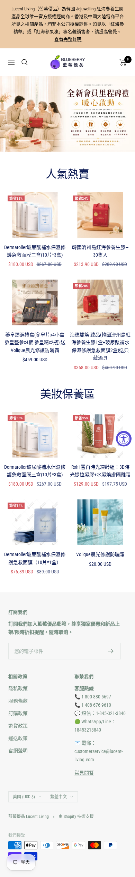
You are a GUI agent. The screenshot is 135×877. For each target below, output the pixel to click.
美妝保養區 (67, 394)
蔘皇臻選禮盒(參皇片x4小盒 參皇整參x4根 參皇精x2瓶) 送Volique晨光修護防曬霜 (34, 342)
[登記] (111, 651)
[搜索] (24, 62)
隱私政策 (18, 688)
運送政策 (18, 738)
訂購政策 (18, 713)
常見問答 (84, 772)
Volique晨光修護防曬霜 (100, 554)
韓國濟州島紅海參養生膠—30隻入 (100, 251)
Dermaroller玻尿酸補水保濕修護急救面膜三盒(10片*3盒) (34, 251)
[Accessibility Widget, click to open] (124, 438)
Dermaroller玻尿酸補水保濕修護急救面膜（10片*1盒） (34, 558)
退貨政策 (18, 725)
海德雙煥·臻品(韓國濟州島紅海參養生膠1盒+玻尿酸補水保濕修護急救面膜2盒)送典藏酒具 (100, 346)
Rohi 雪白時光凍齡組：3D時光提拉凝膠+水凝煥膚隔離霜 (100, 470)
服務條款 (18, 701)
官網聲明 (18, 750)
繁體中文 (58, 796)
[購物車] (123, 62)
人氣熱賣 (67, 174)
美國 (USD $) (24, 796)
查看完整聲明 (68, 39)
